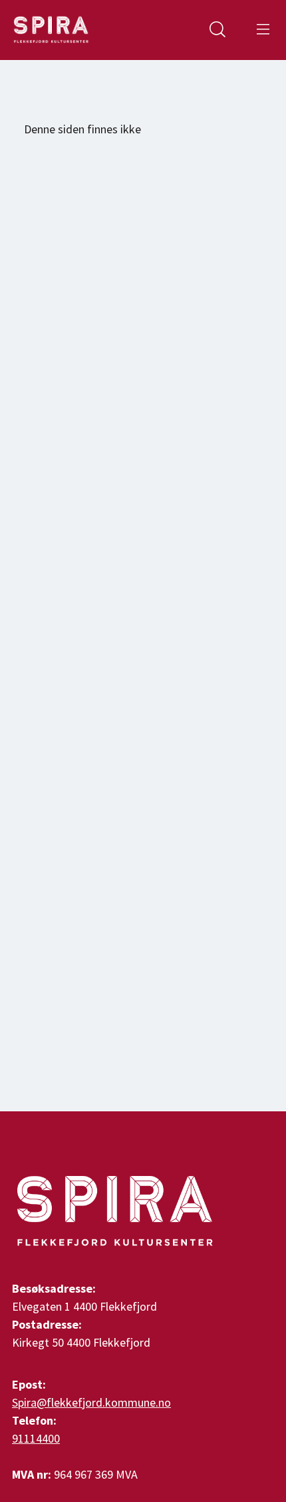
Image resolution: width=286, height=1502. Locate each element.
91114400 (36, 1438)
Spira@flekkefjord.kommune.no (91, 1402)
